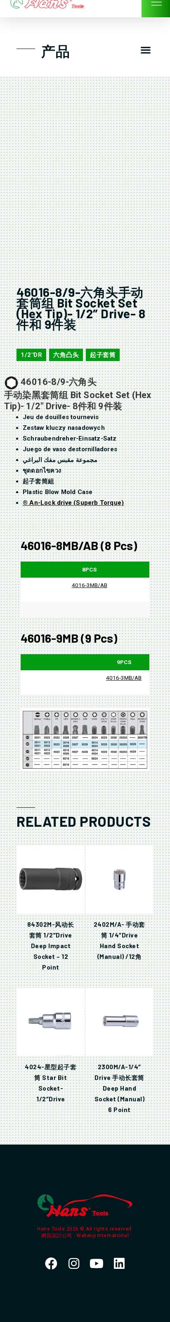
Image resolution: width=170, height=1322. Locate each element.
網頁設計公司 (57, 1235)
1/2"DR (31, 355)
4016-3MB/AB (89, 585)
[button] (145, 50)
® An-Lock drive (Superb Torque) (73, 502)
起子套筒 (103, 355)
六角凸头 (66, 355)
